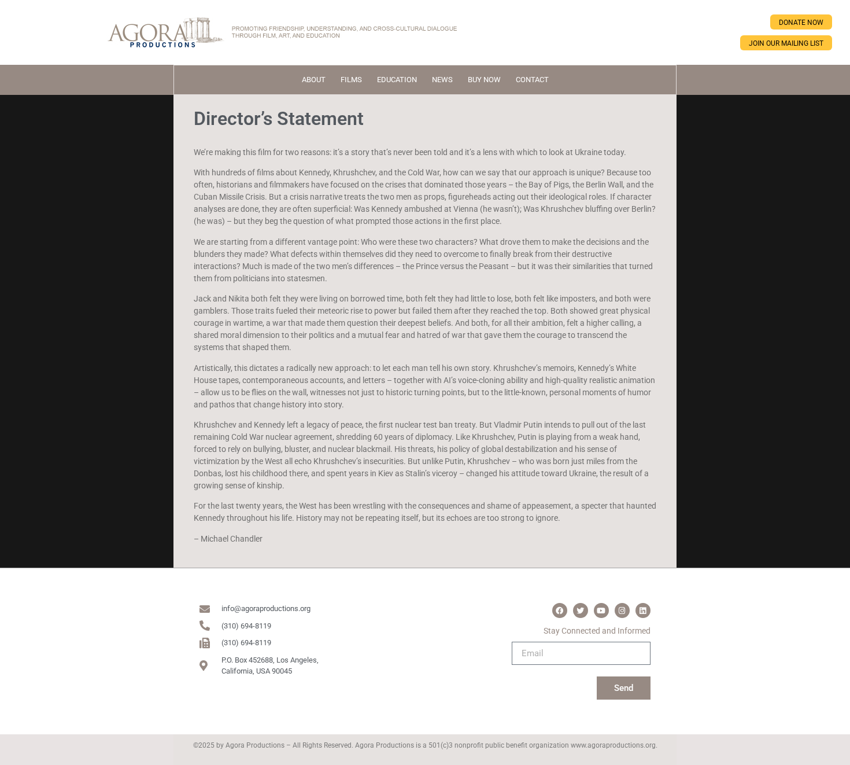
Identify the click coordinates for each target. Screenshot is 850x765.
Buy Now (484, 79)
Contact (532, 79)
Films (351, 79)
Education (397, 79)
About (314, 79)
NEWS (442, 79)
